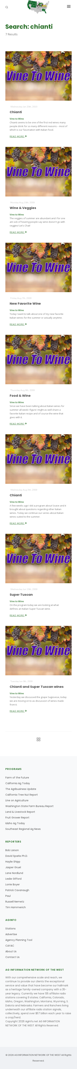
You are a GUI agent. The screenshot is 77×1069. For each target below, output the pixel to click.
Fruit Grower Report (17, 817)
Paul (8, 896)
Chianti (16, 112)
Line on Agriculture (16, 800)
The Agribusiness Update (20, 789)
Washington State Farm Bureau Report (29, 806)
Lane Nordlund (14, 873)
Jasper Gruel (13, 867)
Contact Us (12, 957)
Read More (17, 136)
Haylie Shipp (12, 861)
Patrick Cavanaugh (17, 890)
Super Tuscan (21, 594)
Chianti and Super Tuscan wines (37, 686)
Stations (10, 928)
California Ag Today (17, 783)
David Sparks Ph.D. (16, 856)
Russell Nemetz (14, 901)
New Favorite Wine (25, 303)
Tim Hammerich (15, 907)
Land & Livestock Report (20, 812)
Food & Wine (20, 395)
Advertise (11, 934)
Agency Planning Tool (18, 940)
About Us (10, 951)
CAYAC (9, 945)
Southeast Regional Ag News (23, 829)
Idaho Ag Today (15, 823)
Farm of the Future (17, 777)
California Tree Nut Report (21, 794)
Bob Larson (12, 850)
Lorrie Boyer (12, 884)
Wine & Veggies (23, 208)
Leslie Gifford (13, 879)
